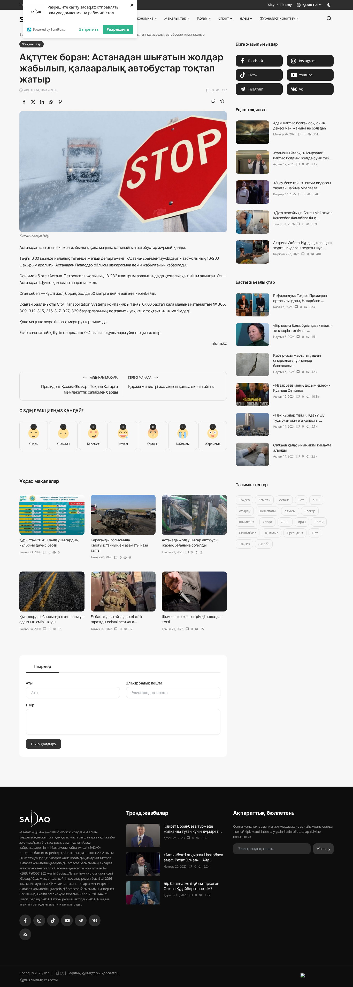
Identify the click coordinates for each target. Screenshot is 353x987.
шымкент (246, 521)
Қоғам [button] (202, 18)
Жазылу (323, 848)
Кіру (271, 4)
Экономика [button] (144, 18)
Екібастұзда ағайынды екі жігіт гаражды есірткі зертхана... (116, 619)
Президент (295, 533)
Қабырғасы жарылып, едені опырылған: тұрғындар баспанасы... (297, 360)
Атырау (244, 511)
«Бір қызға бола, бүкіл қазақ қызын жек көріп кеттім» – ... (302, 328)
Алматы (264, 499)
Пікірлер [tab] (42, 666)
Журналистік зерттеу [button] (277, 18)
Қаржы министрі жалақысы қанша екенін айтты (171, 386)
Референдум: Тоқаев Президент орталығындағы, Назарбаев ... (300, 298)
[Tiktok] (53, 920)
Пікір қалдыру (43, 743)
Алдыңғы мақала (103, 377)
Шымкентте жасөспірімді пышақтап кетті (192, 619)
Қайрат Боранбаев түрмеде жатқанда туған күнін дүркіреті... (193, 829)
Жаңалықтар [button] (175, 18)
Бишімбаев (247, 533)
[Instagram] (39, 920)
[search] (329, 18)
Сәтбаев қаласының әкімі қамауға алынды (302, 447)
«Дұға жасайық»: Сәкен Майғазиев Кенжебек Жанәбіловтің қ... (303, 215)
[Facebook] (25, 920)
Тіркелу (285, 4)
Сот (301, 499)
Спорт (267, 521)
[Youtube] (67, 920)
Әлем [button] (244, 18)
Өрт (315, 533)
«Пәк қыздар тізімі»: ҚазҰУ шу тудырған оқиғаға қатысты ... (298, 417)
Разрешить (117, 29)
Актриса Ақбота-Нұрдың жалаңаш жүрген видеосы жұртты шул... (302, 245)
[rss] (25, 934)
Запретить (89, 29)
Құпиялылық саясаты (38, 979)
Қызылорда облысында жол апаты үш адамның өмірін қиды (51, 619)
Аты (29, 683)
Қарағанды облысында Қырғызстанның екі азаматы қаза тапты (119, 545)
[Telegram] (81, 920)
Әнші (285, 521)
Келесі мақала (140, 377)
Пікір (30, 705)
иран (301, 521)
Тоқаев (244, 499)
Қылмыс (271, 533)
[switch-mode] (330, 5)
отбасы (290, 511)
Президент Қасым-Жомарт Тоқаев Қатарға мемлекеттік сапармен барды (79, 389)
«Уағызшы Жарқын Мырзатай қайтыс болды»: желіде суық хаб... (302, 155)
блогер (309, 511)
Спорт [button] (223, 18)
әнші (316, 499)
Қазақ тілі (309, 4)
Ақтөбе (263, 543)
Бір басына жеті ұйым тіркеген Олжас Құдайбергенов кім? (191, 886)
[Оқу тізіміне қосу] (222, 101)
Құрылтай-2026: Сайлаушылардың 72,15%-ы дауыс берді (48, 542)
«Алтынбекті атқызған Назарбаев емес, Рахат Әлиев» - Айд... (193, 857)
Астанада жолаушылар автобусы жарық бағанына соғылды (190, 542)
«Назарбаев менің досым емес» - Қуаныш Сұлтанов (301, 388)
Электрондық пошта (144, 683)
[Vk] (95, 920)
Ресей (318, 521)
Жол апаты (267, 511)
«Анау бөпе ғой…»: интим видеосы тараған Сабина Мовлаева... (302, 185)
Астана (284, 499)
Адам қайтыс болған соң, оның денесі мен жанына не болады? (299, 125)
